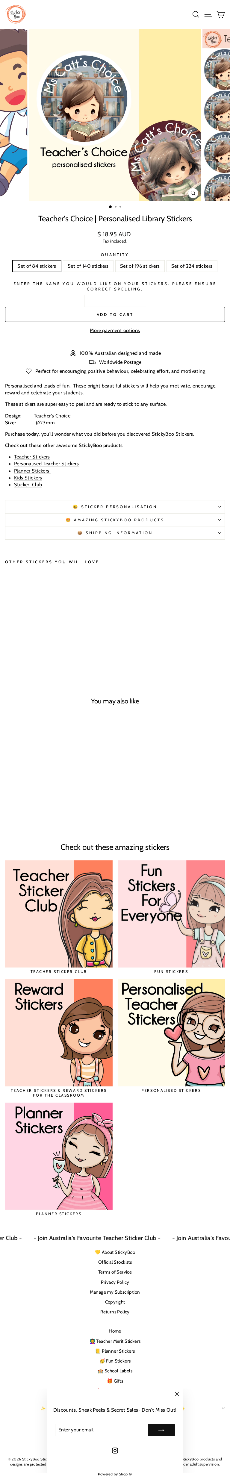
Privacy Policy (115, 1282)
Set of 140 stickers (88, 266)
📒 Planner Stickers (115, 1351)
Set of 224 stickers (192, 266)
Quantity (115, 254)
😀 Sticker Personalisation (115, 506)
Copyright (115, 1302)
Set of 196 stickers (140, 266)
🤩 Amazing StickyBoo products (115, 519)
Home (115, 1331)
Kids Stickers (28, 478)
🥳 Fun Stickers (115, 1361)
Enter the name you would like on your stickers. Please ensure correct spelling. (115, 286)
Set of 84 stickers (36, 266)
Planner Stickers (32, 471)
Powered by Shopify (115, 1474)
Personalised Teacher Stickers (46, 464)
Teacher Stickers (32, 457)
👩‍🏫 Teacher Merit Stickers (115, 1341)
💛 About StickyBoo (115, 1252)
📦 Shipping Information (114, 532)
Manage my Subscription (115, 1292)
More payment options (115, 330)
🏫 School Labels (115, 1371)
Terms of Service (115, 1272)
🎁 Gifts (115, 1381)
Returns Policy (115, 1312)
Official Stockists (115, 1262)
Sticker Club (28, 485)
